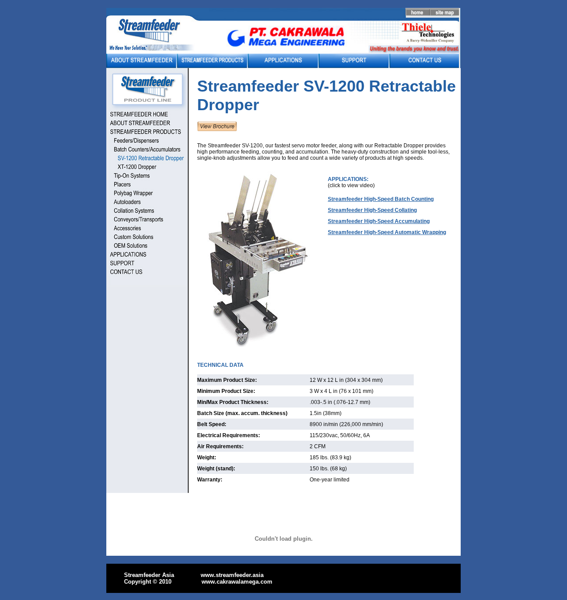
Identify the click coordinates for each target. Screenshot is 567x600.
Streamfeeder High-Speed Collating (372, 210)
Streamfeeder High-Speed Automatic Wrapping (387, 232)
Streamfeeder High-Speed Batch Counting (381, 199)
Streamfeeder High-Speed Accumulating (379, 221)
